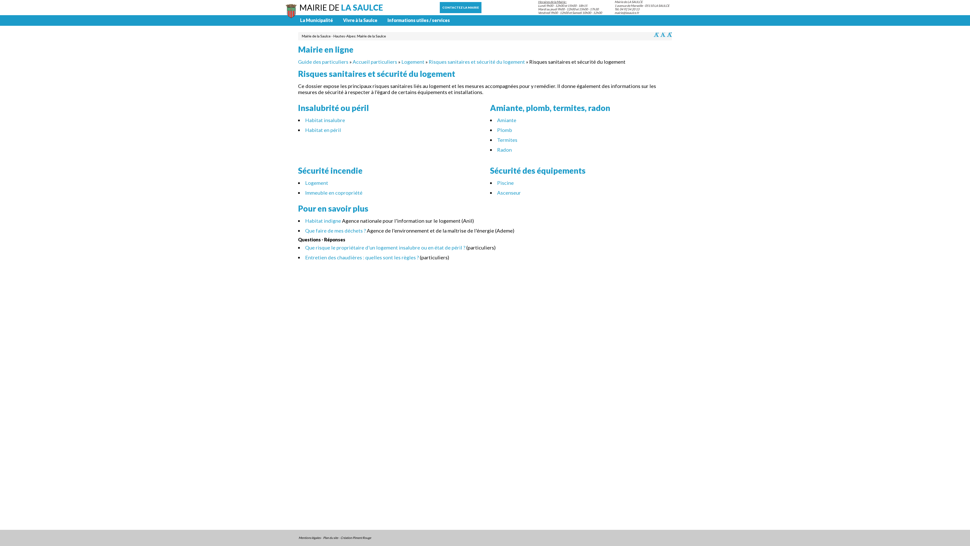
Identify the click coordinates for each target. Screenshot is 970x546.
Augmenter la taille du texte (656, 34)
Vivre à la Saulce (360, 20)
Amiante (506, 120)
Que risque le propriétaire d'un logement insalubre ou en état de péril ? (385, 247)
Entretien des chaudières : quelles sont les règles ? (362, 257)
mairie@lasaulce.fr (627, 13)
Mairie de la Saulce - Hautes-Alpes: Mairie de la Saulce (344, 36)
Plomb (504, 130)
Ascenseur (509, 193)
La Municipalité (316, 20)
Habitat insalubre (325, 120)
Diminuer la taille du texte (662, 34)
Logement (412, 62)
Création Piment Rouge (356, 538)
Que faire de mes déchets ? (335, 231)
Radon (504, 150)
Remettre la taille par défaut (669, 34)
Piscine (505, 183)
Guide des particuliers (323, 62)
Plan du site (330, 538)
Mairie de (341, 7)
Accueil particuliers (375, 62)
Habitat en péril (323, 130)
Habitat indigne (323, 221)
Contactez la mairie (460, 7)
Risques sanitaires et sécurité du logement (477, 62)
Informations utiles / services (418, 20)
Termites (507, 140)
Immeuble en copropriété (333, 193)
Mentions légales (310, 538)
